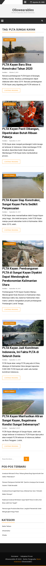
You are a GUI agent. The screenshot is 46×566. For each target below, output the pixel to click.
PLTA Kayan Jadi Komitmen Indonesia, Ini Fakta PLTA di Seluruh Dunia (20, 352)
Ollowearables (23, 10)
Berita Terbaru (10, 40)
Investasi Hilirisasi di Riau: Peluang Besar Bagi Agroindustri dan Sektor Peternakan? (23, 475)
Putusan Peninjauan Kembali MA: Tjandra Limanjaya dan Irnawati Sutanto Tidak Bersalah (23, 483)
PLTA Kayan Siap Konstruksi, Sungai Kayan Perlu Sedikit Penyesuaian (21, 204)
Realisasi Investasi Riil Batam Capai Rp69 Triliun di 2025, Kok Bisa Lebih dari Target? (22, 501)
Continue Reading (11, 90)
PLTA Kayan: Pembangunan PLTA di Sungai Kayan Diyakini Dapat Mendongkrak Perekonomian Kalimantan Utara (22, 277)
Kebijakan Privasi (27, 556)
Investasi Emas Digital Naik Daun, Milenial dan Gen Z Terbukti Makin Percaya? (22, 492)
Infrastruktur (6, 531)
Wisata (4, 535)
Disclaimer (14, 556)
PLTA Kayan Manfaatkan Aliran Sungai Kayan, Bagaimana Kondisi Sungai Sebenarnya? (22, 420)
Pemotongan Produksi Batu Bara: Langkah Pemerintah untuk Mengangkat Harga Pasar (22, 510)
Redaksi (4, 72)
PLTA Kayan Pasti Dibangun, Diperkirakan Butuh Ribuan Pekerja (20, 133)
